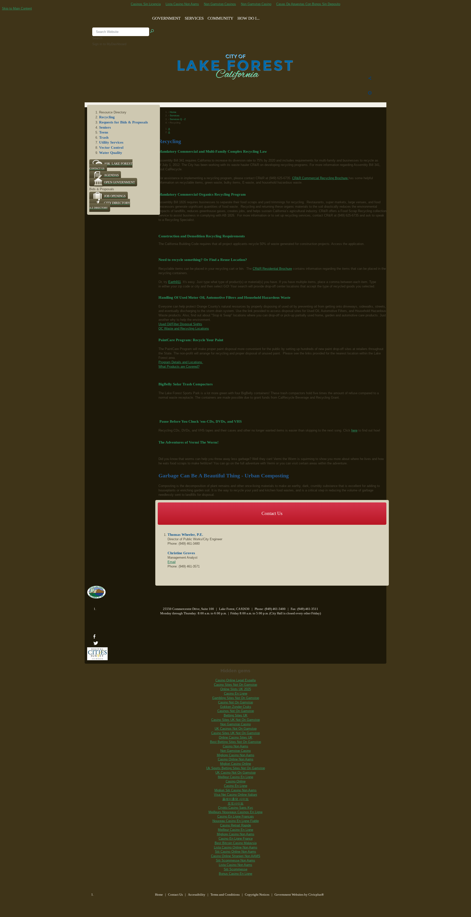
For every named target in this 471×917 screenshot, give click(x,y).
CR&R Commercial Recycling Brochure (320, 178)
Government (166, 18)
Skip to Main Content (17, 8)
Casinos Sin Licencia (146, 4)
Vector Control (111, 147)
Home (172, 112)
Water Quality (110, 153)
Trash (103, 137)
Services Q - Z (177, 119)
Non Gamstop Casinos (220, 4)
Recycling (107, 117)
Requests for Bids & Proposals (123, 122)
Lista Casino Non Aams (182, 4)
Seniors (105, 127)
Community (220, 18)
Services (194, 18)
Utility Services (111, 142)
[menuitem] (369, 79)
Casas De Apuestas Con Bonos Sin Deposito (308, 4)
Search (97, 38)
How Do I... (248, 18)
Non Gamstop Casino (256, 4)
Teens (103, 132)
